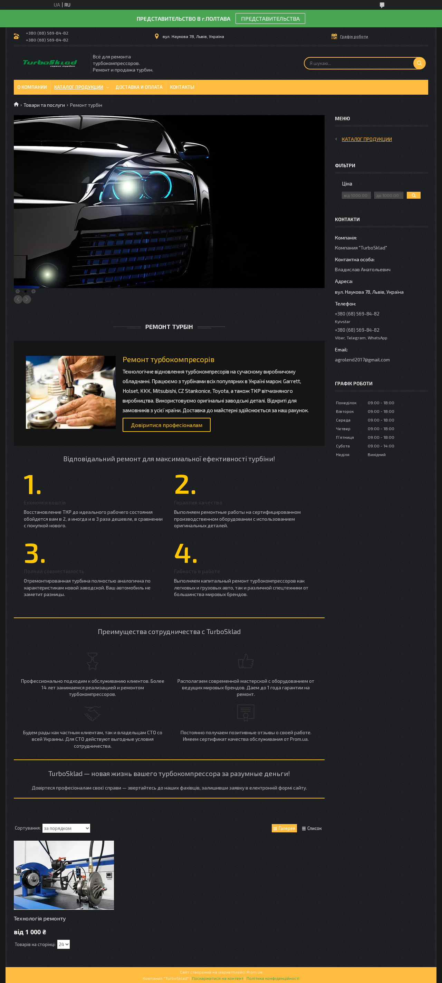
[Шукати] (419, 63)
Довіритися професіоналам (166, 425)
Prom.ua (254, 972)
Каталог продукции (78, 87)
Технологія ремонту (40, 918)
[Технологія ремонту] (64, 875)
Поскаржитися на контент (217, 978)
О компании (32, 87)
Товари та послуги (44, 105)
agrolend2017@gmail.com (362, 359)
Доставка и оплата (139, 87)
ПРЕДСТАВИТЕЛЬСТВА (270, 18)
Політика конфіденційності (273, 978)
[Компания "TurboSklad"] (51, 63)
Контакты (182, 87)
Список (314, 828)
